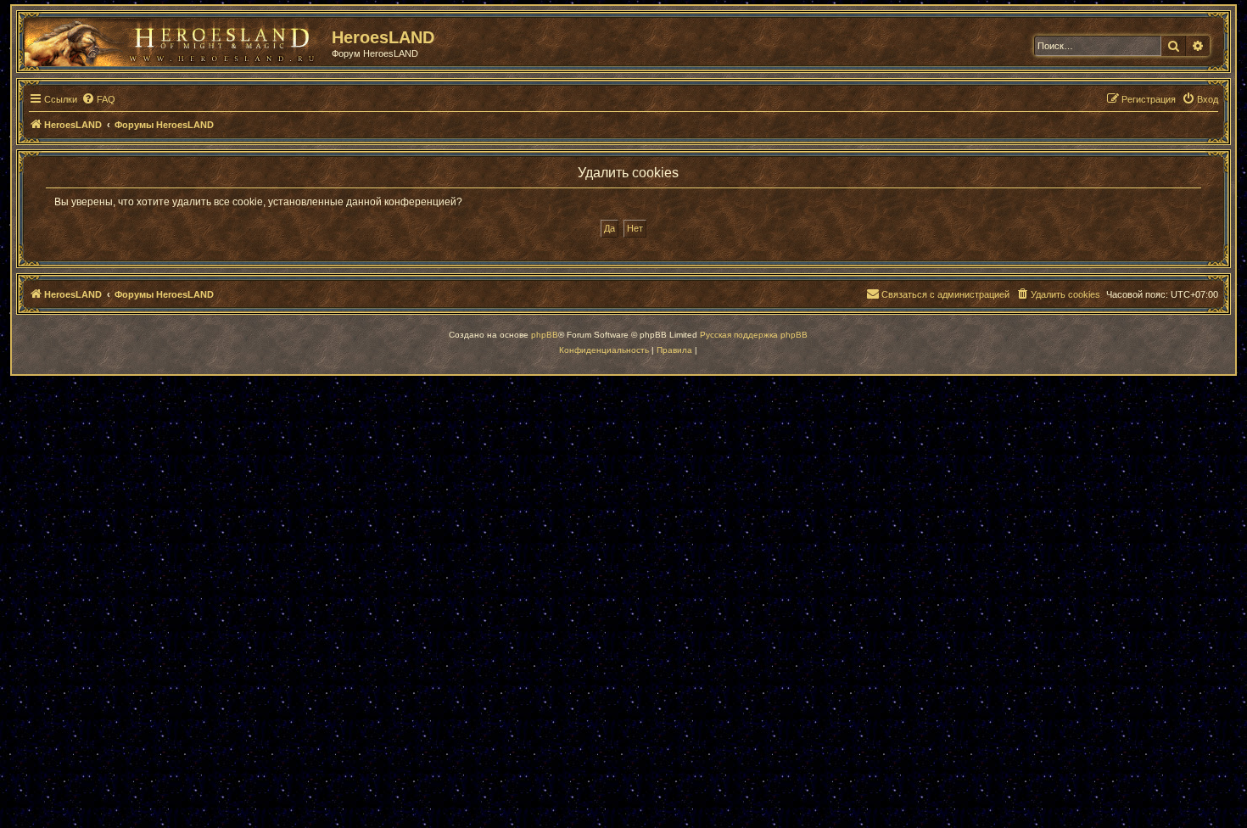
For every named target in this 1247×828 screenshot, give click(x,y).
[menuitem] (98, 99)
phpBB (544, 334)
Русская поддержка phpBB (754, 334)
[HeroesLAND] (174, 39)
